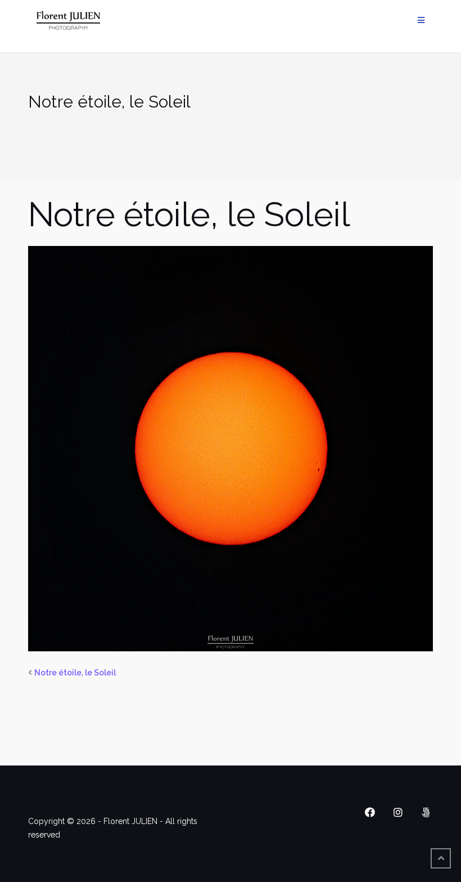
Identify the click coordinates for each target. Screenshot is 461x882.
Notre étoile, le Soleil (75, 672)
